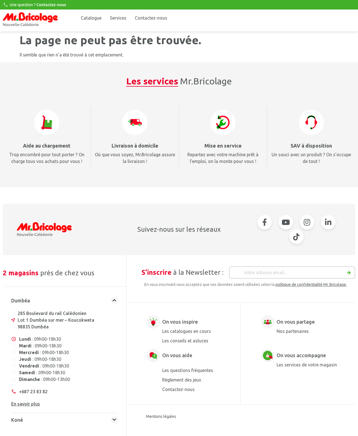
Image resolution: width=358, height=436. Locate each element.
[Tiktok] (296, 236)
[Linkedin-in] (328, 222)
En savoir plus (25, 403)
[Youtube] (286, 222)
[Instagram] (307, 222)
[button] (64, 302)
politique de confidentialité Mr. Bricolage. (311, 284)
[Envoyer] (349, 273)
